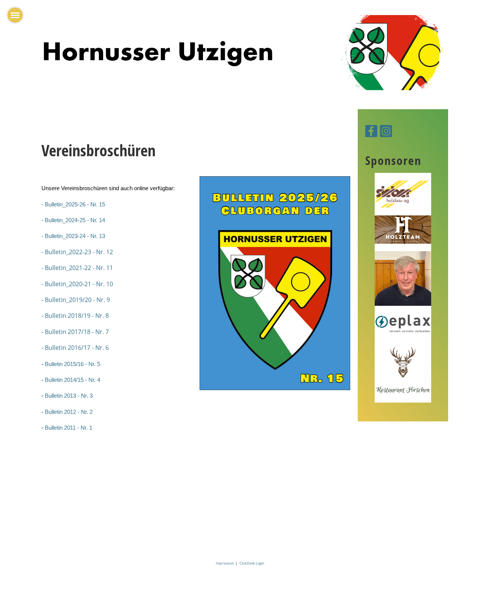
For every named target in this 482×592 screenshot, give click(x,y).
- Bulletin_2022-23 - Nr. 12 (77, 252)
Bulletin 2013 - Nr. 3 (69, 396)
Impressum (225, 563)
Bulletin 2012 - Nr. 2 (69, 412)
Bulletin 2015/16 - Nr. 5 (72, 364)
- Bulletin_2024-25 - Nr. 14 (73, 220)
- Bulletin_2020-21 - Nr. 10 (77, 284)
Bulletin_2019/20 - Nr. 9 (77, 300)
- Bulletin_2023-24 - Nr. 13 (73, 236)
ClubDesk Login (251, 563)
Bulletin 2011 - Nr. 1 (68, 428)
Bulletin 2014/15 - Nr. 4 (72, 380)
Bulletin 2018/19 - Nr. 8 (77, 315)
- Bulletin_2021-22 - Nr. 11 (77, 268)
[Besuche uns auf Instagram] (386, 132)
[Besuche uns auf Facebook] (371, 132)
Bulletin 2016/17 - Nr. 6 (77, 347)
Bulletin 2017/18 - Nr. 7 (77, 332)
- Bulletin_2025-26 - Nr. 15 (73, 204)
